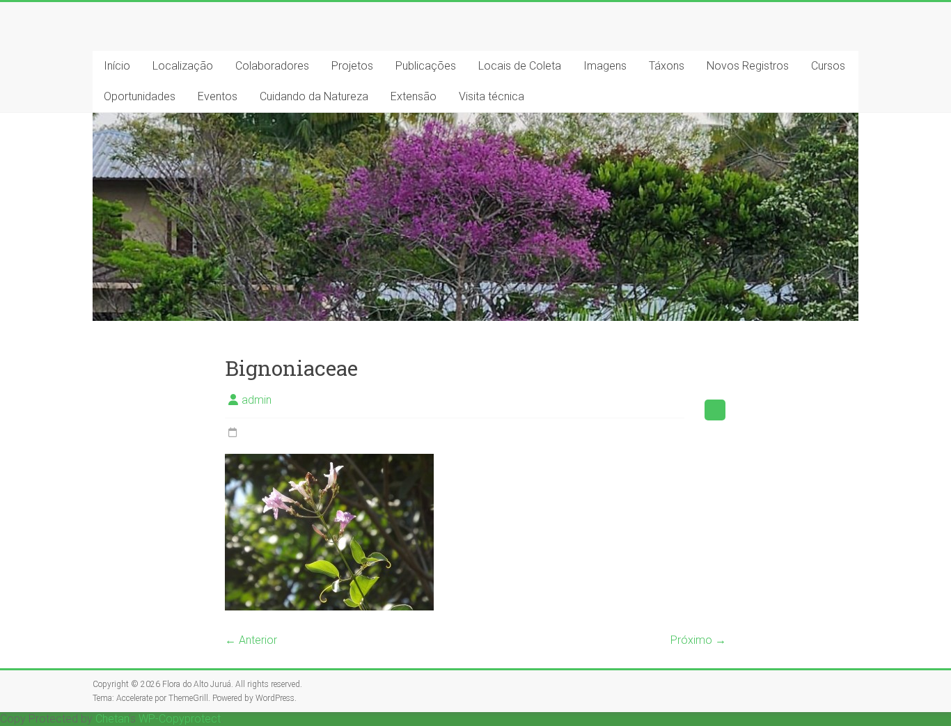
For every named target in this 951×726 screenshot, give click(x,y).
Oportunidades (139, 96)
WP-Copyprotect (180, 718)
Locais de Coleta (519, 65)
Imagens (605, 65)
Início (117, 65)
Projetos (352, 65)
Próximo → (698, 640)
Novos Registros (748, 65)
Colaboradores (272, 65)
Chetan (112, 718)
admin (257, 400)
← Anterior (251, 640)
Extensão (414, 96)
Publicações (425, 65)
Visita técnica (491, 96)
